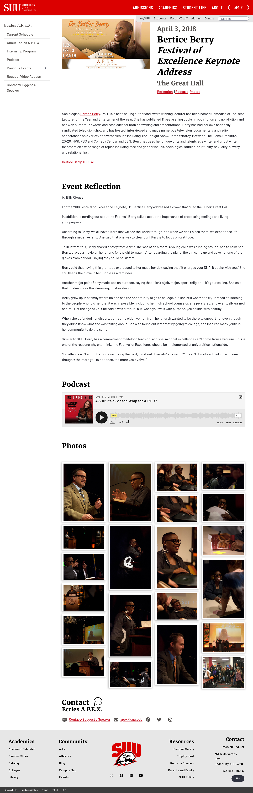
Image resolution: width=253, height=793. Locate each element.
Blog (62, 763)
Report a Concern (182, 763)
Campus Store (18, 756)
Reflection (165, 91)
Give (238, 778)
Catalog (14, 763)
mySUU (145, 18)
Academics (168, 7)
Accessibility (11, 790)
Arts (62, 749)
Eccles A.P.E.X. (18, 25)
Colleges (14, 770)
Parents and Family (181, 770)
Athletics (65, 756)
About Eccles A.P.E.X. (23, 43)
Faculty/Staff (179, 18)
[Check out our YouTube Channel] (141, 775)
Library (13, 777)
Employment (185, 756)
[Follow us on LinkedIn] (131, 775)
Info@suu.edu (231, 747)
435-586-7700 (231, 771)
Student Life (194, 7)
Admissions (143, 7)
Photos (195, 91)
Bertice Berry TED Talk (78, 162)
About (217, 7)
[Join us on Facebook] (121, 775)
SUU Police (186, 777)
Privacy (45, 790)
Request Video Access (24, 76)
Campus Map (67, 770)
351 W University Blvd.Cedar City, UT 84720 (229, 759)
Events (64, 777)
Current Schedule (20, 34)
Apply (238, 7)
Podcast (13, 59)
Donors (209, 18)
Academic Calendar (22, 749)
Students (160, 18)
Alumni (196, 18)
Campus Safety (183, 749)
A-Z (64, 790)
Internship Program (21, 51)
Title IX (55, 790)
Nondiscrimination (29, 790)
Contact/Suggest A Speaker (21, 87)
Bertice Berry (90, 114)
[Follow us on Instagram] (111, 775)
